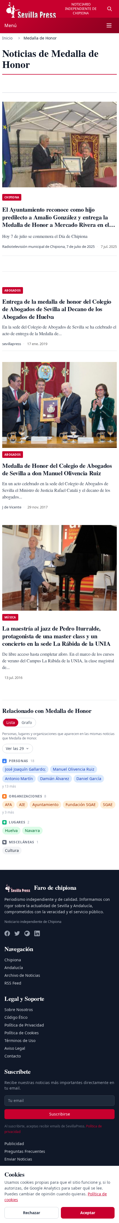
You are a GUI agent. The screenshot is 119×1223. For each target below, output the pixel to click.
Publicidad (14, 1143)
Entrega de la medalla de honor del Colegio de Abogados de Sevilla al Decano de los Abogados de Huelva (56, 309)
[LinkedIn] (37, 933)
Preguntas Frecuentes (24, 1151)
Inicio (7, 38)
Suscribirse (59, 1114)
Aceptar (87, 1212)
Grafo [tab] (27, 722)
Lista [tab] (10, 722)
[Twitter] (17, 933)
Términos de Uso (19, 1040)
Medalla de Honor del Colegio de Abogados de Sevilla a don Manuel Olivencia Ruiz (57, 469)
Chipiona (12, 959)
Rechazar (31, 1212)
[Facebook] (7, 933)
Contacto (12, 1056)
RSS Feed (12, 983)
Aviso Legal (14, 1048)
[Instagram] (27, 933)
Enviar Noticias (18, 1159)
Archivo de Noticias (22, 975)
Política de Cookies (21, 1032)
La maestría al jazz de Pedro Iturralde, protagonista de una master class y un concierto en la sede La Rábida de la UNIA (56, 636)
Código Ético (15, 1017)
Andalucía (13, 967)
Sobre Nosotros (18, 1009)
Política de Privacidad (24, 1025)
